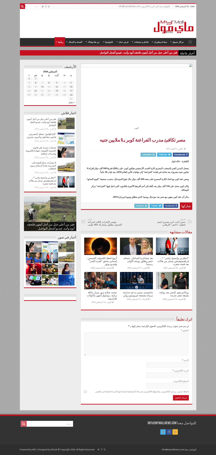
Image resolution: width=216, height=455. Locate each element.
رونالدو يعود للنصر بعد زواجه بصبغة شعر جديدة (174, 294)
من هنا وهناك (94, 42)
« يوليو (72, 102)
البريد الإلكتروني (180, 370)
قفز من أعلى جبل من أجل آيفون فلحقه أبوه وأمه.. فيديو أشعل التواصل (138, 52)
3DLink (54, 449)
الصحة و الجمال (75, 42)
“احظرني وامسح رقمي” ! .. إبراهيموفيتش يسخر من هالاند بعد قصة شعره (173, 261)
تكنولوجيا (109, 42)
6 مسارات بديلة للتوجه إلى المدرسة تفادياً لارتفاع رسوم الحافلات (43, 165)
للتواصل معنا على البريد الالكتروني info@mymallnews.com (144, 6)
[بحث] (22, 6)
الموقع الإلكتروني (181, 381)
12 (57, 86)
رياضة (60, 42)
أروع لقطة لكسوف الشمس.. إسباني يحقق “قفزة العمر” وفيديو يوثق (102, 261)
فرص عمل (123, 42)
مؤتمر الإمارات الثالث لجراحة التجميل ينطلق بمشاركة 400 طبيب (105, 222)
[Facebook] (46, 7)
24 (71, 95)
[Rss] (49, 7)
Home (190, 41)
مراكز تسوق (178, 42)
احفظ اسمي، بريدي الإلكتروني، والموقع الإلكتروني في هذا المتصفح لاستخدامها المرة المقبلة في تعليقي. (142, 391)
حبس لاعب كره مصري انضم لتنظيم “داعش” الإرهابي (171, 222)
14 (42, 86)
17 (71, 91)
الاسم (185, 360)
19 (57, 91)
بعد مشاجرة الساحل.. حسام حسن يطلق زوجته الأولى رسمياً (138, 261)
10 (71, 86)
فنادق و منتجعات (141, 42)
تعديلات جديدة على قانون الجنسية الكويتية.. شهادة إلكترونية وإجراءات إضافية (41, 150)
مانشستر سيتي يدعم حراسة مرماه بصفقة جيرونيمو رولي (138, 294)
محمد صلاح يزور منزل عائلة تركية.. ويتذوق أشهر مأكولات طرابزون (102, 295)
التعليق (185, 330)
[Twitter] (42, 7)
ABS (34, 449)
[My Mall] (174, 23)
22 (35, 91)
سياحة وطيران (160, 42)
